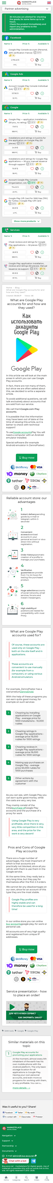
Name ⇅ (8, 44)
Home (9, 288)
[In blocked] (36, 60)
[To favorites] (32, 60)
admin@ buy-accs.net (23, 1156)
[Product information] (42, 60)
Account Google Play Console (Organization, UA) (25, 181)
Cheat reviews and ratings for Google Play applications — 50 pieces (27, 245)
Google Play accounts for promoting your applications (27, 1053)
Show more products (25, 221)
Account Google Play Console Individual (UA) (28, 87)
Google (20, 1031)
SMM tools (9, 1031)
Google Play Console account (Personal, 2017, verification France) (28, 52)
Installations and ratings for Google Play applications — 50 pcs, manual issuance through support (28, 162)
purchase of (18, 808)
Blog (17, 288)
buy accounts (13, 924)
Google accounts (22, 432)
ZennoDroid (26, 691)
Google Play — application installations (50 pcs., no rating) (28, 121)
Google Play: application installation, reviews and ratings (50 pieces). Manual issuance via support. (28, 266)
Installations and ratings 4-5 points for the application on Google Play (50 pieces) (27, 141)
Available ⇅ (43, 44)
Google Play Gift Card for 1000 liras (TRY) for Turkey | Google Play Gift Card (28, 201)
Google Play (32, 1031)
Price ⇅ (26, 44)
